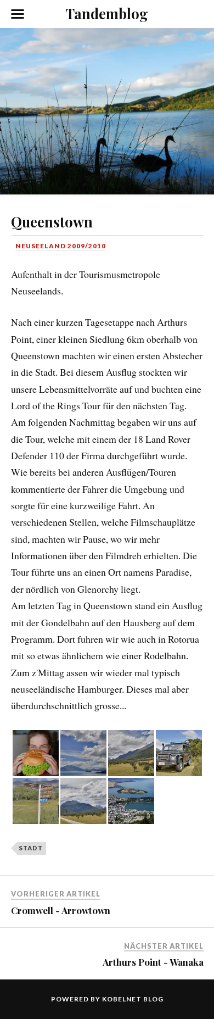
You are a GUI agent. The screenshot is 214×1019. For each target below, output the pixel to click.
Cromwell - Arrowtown (60, 910)
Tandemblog (107, 13)
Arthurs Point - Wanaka (153, 962)
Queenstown (52, 221)
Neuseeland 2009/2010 (60, 246)
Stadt (31, 847)
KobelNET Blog (133, 999)
